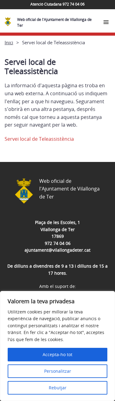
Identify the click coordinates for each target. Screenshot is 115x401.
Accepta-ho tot (57, 354)
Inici (9, 42)
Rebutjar (58, 388)
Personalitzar (57, 371)
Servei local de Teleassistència (39, 139)
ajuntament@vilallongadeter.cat (57, 250)
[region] (57, 346)
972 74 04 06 (58, 243)
